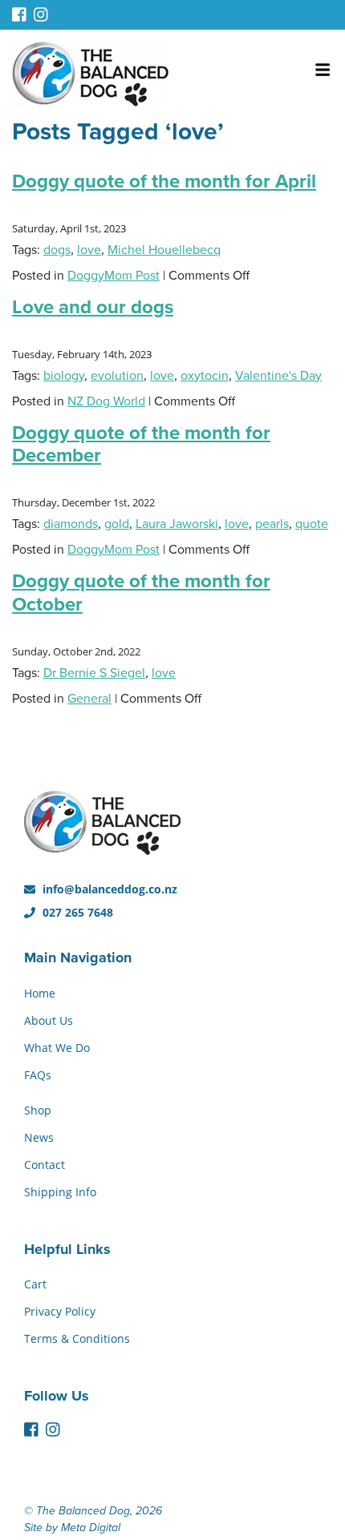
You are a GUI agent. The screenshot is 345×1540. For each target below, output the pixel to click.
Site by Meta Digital (72, 1527)
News (39, 1137)
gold (116, 524)
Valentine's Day (278, 376)
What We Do (57, 1047)
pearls (272, 524)
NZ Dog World (106, 401)
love (89, 250)
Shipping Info (60, 1191)
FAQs (37, 1074)
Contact (44, 1164)
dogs (57, 250)
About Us (48, 1020)
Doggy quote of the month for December (141, 444)
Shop (37, 1110)
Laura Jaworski (177, 524)
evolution (117, 376)
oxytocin (205, 376)
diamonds (70, 524)
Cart (35, 1284)
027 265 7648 (76, 912)
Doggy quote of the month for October (141, 593)
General (89, 699)
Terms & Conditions (77, 1338)
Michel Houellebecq (164, 250)
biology (63, 376)
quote (311, 524)
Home (39, 993)
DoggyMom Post (113, 276)
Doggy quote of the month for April (164, 181)
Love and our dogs (92, 307)
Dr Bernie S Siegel (94, 673)
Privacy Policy (59, 1311)
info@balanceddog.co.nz (108, 889)
